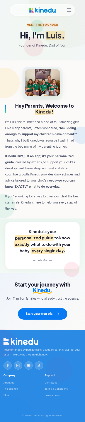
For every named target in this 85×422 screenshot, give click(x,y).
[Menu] (69, 10)
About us (8, 382)
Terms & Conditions (56, 388)
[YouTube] (28, 365)
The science (10, 388)
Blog (6, 395)
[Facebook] (7, 365)
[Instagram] (18, 365)
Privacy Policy (53, 395)
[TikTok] (39, 365)
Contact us (51, 382)
